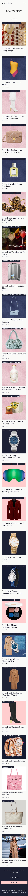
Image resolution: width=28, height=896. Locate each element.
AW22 (4, 835)
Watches (9, 430)
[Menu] (24, 3)
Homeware (17, 192)
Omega (4, 430)
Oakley (9, 464)
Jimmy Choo (13, 328)
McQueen (12, 294)
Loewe (4, 396)
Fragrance (17, 362)
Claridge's (5, 23)
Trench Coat (17, 835)
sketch (12, 226)
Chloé (4, 701)
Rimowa (12, 260)
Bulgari (11, 735)
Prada (4, 464)
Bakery (11, 23)
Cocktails (17, 226)
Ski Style (14, 464)
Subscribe (14, 882)
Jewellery (5, 735)
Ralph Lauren (13, 667)
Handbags (18, 294)
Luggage (17, 260)
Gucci (11, 362)
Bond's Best (18, 23)
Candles (17, 396)
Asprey (12, 192)
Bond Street (7, 3)
